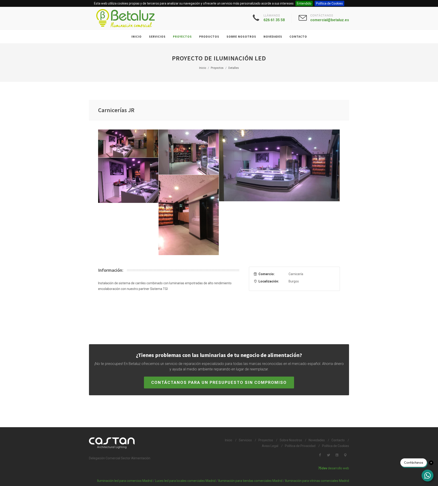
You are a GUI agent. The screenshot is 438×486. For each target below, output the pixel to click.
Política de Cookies (329, 3)
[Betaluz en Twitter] (328, 455)
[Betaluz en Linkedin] (337, 455)
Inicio (228, 440)
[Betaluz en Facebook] (320, 455)
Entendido (304, 3)
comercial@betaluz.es (329, 20)
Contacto (338, 440)
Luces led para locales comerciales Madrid (185, 481)
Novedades (317, 440)
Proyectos (265, 440)
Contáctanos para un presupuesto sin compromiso (219, 382)
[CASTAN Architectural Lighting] (151, 443)
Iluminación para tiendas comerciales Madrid (250, 481)
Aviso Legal (270, 446)
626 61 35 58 (274, 20)
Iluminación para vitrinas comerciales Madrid (317, 481)
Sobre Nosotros (291, 440)
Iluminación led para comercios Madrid (124, 481)
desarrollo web (333, 468)
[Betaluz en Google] (345, 455)
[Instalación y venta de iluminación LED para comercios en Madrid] (125, 18)
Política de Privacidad (300, 446)
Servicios (245, 440)
